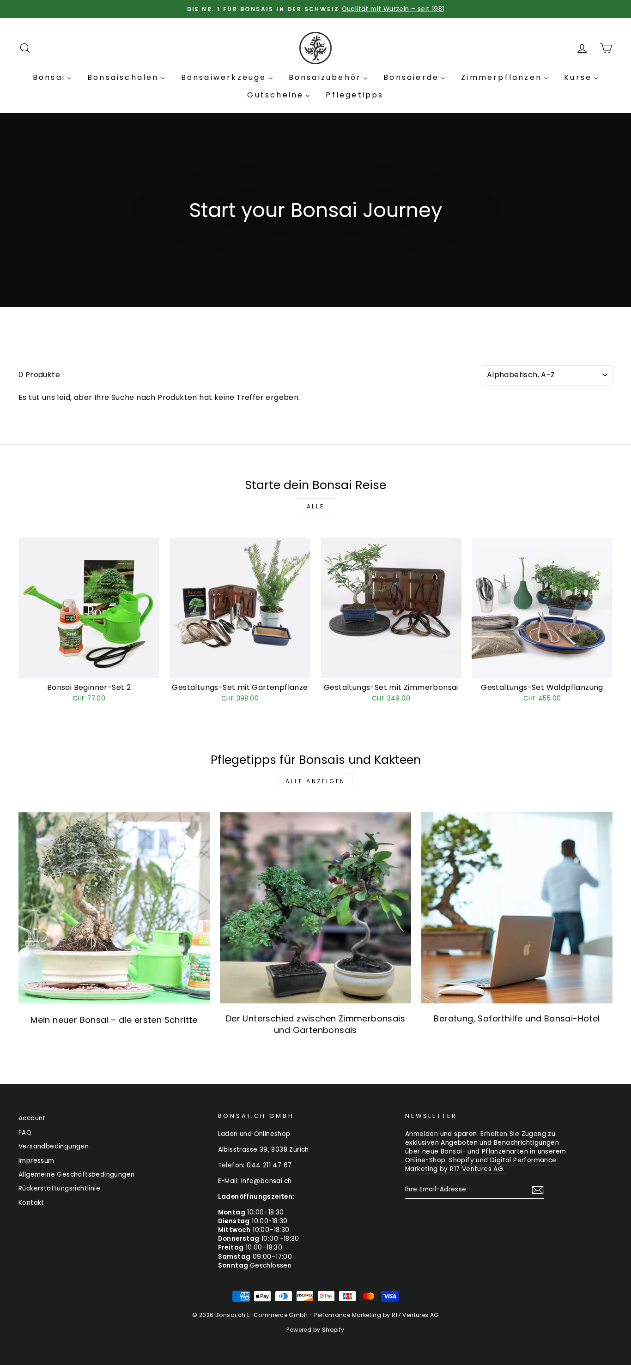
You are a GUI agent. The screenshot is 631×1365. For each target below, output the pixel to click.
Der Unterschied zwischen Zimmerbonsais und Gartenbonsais (315, 1024)
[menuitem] (52, 77)
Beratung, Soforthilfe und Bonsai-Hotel (517, 1018)
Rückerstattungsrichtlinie (59, 1188)
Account (32, 1118)
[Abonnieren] (538, 1190)
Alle (315, 506)
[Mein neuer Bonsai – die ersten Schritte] (114, 907)
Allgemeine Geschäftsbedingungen (76, 1174)
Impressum (36, 1160)
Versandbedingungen (53, 1146)
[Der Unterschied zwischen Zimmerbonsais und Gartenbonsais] (315, 907)
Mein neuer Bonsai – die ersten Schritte (114, 1020)
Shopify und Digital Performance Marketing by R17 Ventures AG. (481, 1164)
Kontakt (31, 1202)
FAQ (24, 1132)
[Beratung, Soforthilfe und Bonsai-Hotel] (517, 907)
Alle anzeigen (315, 781)
